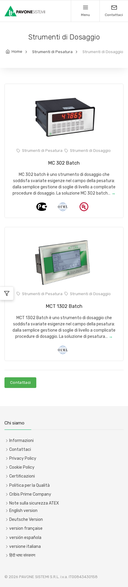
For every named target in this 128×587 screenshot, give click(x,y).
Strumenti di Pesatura (52, 52)
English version (23, 510)
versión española (25, 537)
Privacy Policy (22, 458)
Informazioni (21, 440)
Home (17, 51)
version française (26, 528)
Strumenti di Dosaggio (90, 150)
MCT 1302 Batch (64, 306)
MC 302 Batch (64, 163)
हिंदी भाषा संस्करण (22, 555)
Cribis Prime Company (30, 494)
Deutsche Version (26, 519)
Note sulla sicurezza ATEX (34, 503)
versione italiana (25, 546)
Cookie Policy (22, 467)
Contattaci (20, 382)
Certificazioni (22, 476)
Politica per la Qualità (29, 485)
